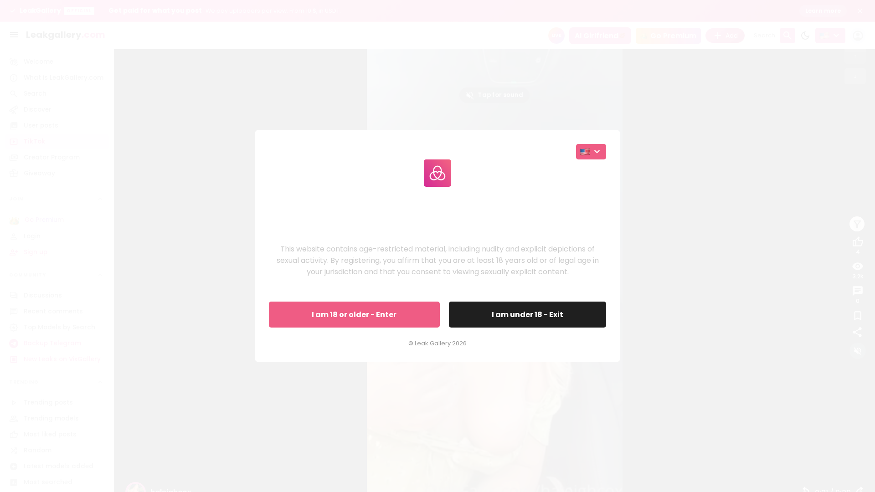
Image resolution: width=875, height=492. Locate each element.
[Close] (860, 11)
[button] (437, 11)
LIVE (556, 35)
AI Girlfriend (596, 36)
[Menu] (14, 34)
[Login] (858, 36)
